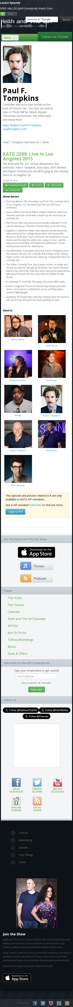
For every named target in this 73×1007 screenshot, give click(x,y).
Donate (23, 847)
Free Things (26, 855)
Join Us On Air (17, 633)
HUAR (22, 862)
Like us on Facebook (16, 782)
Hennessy (51, 380)
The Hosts (15, 598)
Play (8, 14)
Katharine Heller (18, 380)
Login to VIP (15, 511)
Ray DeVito (51, 450)
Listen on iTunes (55, 36)
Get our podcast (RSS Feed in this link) (36, 578)
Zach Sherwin (18, 485)
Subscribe (55, 185)
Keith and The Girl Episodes (27, 619)
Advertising (25, 840)
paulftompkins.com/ (15, 129)
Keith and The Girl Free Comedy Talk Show (26, 23)
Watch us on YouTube (57, 782)
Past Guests (16, 605)
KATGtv (13, 626)
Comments (14, 189)
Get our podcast (37, 808)
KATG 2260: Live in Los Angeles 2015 (28, 156)
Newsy (18, 415)
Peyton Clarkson (18, 450)
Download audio (17, 185)
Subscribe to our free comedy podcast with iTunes (36, 566)
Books (12, 647)
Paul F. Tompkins (51, 415)
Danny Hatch (17, 339)
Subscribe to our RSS (67, 1003)
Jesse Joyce (51, 345)
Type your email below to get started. (36, 670)
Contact (23, 833)
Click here (36, 505)
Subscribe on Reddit (16, 801)
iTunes (38, 185)
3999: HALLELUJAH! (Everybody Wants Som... (27, 8)
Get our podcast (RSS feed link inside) (37, 801)
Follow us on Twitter (37, 782)
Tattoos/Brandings (20, 640)
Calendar (14, 612)
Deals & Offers (17, 654)
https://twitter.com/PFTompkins (22, 125)
